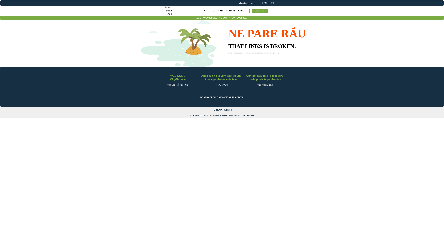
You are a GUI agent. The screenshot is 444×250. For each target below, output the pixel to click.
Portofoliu (230, 11)
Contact (241, 11)
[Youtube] (164, 3)
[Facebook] (157, 3)
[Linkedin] (168, 3)
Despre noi (218, 11)
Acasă (207, 11)
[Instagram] (161, 3)
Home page (276, 53)
